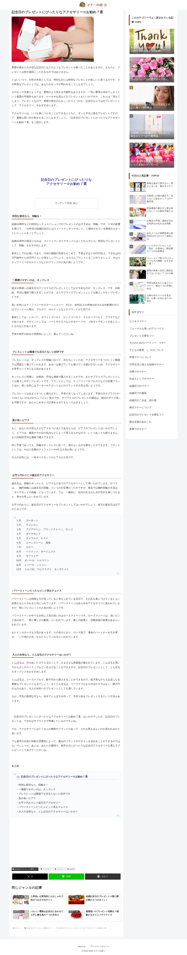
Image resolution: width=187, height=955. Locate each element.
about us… (82, 946)
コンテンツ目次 (63, 203)
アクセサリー (48, 869)
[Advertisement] (66, 147)
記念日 (71, 869)
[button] (103, 876)
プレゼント (61, 869)
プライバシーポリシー (99, 946)
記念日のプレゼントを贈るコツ (26, 869)
